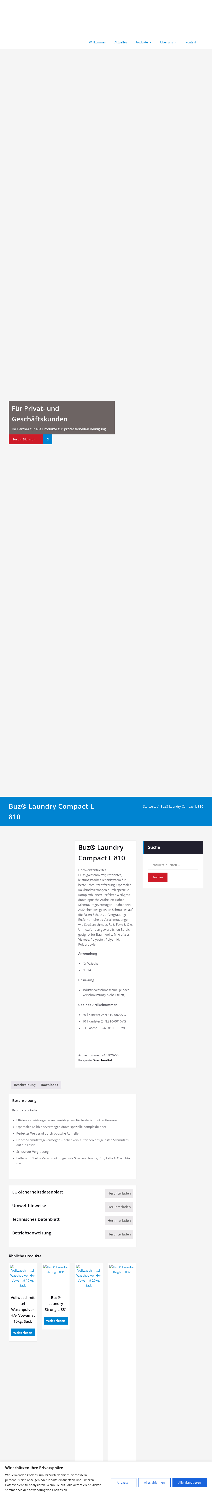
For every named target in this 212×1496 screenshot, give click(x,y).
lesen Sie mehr (25, 439)
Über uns (166, 42)
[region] (106, 1478)
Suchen (158, 877)
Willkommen (97, 42)
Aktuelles (120, 42)
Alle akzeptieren (189, 1482)
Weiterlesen (22, 1333)
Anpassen (123, 1482)
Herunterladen (119, 1193)
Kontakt (191, 42)
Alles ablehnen (154, 1482)
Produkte (141, 42)
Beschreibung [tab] (24, 1085)
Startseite (149, 806)
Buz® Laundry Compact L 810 (181, 806)
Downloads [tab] (49, 1085)
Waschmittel (102, 1060)
